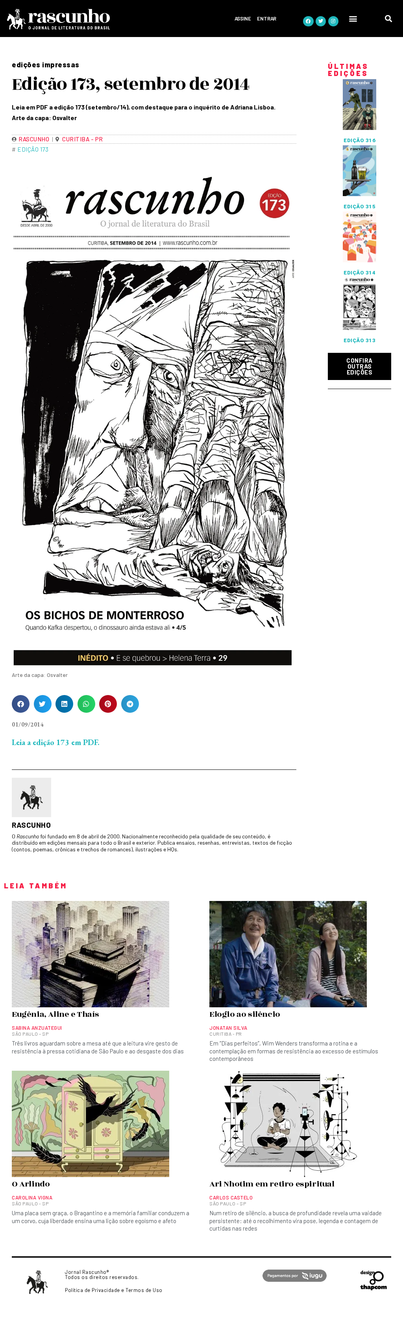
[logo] (87, 19)
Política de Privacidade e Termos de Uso (114, 1290)
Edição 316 (359, 140)
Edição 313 (359, 340)
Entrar (266, 18)
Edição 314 (359, 273)
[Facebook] (308, 21)
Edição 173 (32, 149)
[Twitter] (321, 21)
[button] (353, 18)
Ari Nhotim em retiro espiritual (272, 1184)
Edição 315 (359, 206)
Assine (243, 18)
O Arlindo (31, 1184)
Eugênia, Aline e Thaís (55, 1014)
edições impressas (45, 64)
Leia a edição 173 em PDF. (56, 742)
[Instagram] (333, 21)
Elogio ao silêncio (244, 1014)
